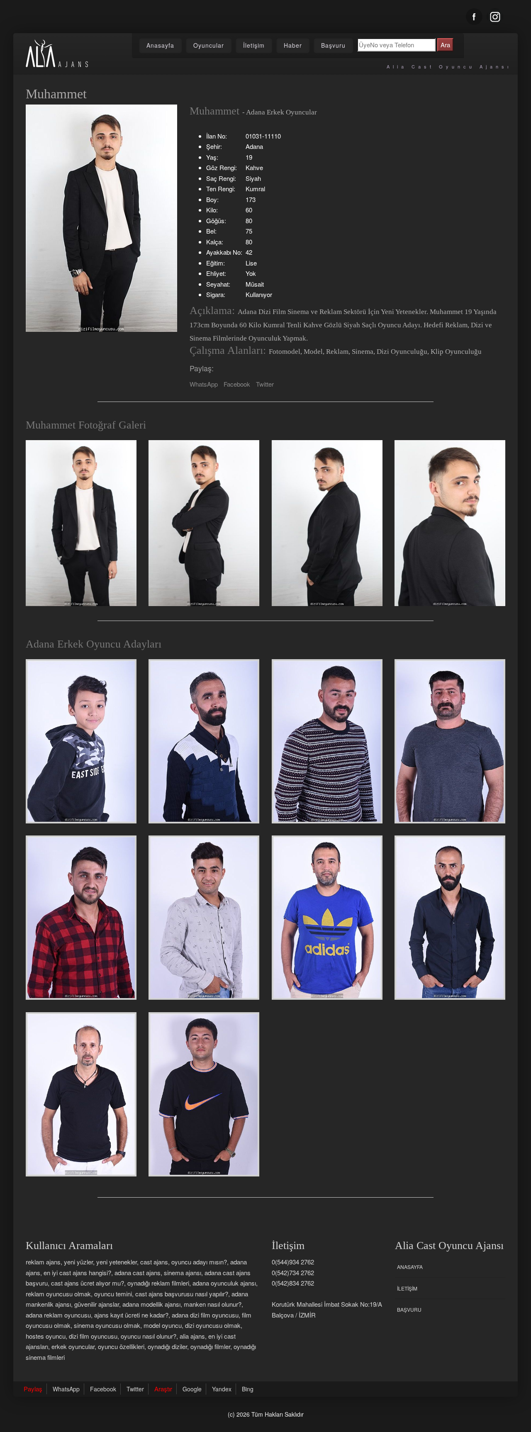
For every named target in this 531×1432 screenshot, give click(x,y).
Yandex (221, 1389)
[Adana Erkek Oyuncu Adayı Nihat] (450, 917)
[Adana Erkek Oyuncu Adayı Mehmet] (81, 1094)
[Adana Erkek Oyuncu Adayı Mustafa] (327, 917)
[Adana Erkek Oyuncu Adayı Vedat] (204, 741)
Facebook (237, 384)
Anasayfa (160, 45)
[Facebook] (474, 16)
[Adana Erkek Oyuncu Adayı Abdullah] (81, 917)
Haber (293, 45)
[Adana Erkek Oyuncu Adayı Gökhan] (327, 741)
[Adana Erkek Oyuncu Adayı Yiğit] (81, 741)
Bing (247, 1389)
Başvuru (333, 45)
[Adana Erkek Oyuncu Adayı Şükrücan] (204, 917)
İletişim (254, 45)
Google (192, 1389)
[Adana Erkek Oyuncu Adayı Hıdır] (450, 741)
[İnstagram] (495, 16)
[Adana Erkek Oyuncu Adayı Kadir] (204, 1094)
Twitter (265, 384)
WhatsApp (204, 384)
